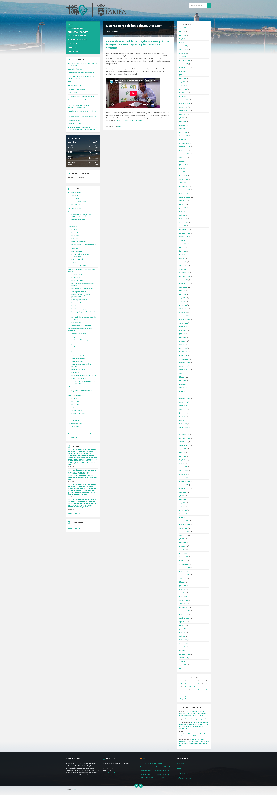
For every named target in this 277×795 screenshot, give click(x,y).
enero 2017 (183, 431)
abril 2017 (182, 420)
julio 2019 (182, 334)
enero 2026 (183, 53)
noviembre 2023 (184, 147)
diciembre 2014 (184, 521)
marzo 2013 (183, 596)
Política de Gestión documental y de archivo (82, 434)
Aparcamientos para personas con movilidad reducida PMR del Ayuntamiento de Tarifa (82, 128)
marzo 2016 (183, 467)
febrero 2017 (183, 427)
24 (190, 693)
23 (185, 693)
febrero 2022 (183, 222)
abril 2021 (182, 258)
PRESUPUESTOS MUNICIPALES (80, 223)
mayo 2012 (182, 632)
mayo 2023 (182, 168)
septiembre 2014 (184, 532)
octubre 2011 (183, 658)
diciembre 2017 (184, 395)
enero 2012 (183, 647)
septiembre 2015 (184, 488)
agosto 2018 (183, 373)
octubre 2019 (183, 323)
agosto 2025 (183, 71)
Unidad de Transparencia (79, 378)
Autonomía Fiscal (76, 274)
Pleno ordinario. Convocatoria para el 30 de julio (155, 767)
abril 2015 (182, 506)
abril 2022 (182, 215)
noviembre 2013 (184, 568)
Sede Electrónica (75, 28)
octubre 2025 (183, 64)
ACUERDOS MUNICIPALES (77, 40)
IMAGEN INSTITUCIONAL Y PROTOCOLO (83, 245)
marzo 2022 (183, 219)
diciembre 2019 (184, 316)
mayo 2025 (182, 82)
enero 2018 (183, 391)
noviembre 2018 (184, 363)
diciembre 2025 (184, 57)
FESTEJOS (74, 239)
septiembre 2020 (184, 283)
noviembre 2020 (184, 276)
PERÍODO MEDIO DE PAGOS (80, 220)
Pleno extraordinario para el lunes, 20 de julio (154, 770)
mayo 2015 (182, 503)
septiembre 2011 (184, 661)
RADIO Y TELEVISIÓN (77, 259)
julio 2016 (182, 452)
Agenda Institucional (74, 208)
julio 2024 (182, 118)
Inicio (70, 24)
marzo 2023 (183, 175)
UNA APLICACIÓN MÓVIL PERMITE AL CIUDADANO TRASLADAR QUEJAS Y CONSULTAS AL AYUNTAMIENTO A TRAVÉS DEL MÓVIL (194, 742)
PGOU (70, 82)
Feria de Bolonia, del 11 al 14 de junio (152, 778)
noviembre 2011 (184, 654)
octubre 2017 (183, 402)
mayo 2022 (182, 211)
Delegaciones (74, 51)
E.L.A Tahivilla (75, 205)
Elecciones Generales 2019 (77, 266)
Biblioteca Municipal (74, 85)
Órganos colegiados (78, 358)
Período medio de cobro (79, 306)
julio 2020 (182, 291)
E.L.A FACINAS (75, 402)
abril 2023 (182, 172)
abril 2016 (182, 463)
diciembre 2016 (184, 434)
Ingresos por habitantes (79, 300)
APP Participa (72, 93)
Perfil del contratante (75, 424)
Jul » (185, 699)
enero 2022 (183, 226)
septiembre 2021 (184, 240)
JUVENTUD (74, 248)
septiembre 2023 (184, 154)
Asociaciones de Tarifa (78, 334)
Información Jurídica (74, 387)
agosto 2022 (183, 201)
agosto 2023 (183, 157)
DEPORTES (72, 47)
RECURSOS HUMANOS (78, 414)
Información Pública (77, 36)
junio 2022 (182, 208)
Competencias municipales (80, 337)
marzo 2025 (183, 89)
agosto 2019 (183, 330)
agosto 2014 (183, 535)
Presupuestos (76, 322)
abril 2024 (182, 129)
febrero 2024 (183, 136)
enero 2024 (183, 139)
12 (198, 686)
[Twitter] (141, 786)
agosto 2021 (183, 244)
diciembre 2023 (184, 143)
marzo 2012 (183, 640)
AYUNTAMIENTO (76, 427)
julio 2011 (182, 668)
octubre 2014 (183, 528)
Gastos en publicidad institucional (82, 288)
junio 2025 (182, 78)
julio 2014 (182, 539)
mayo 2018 (182, 384)
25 (194, 693)
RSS (143, 758)
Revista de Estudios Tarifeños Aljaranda (81, 96)
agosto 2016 (183, 449)
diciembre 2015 (184, 478)
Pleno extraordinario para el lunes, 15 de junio (155, 774)
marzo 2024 (183, 132)
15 (181, 690)
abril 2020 (182, 301)
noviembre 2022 (184, 190)
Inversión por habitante (78, 303)
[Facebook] (136, 786)
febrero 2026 (183, 49)
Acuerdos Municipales (75, 192)
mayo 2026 (182, 39)
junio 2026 (182, 35)
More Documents (74, 513)
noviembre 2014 (184, 524)
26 (198, 693)
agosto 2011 (183, 665)
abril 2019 (182, 345)
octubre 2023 (183, 150)
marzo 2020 (183, 305)
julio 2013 (182, 582)
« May (181, 699)
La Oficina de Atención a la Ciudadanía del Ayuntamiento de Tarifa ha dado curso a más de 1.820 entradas (192, 713)
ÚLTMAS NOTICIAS (73, 437)
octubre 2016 (183, 442)
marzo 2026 (183, 46)
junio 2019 (182, 337)
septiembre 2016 (184, 445)
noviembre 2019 (184, 319)
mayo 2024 (182, 125)
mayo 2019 (182, 341)
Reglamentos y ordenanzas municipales (81, 73)
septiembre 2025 (184, 67)
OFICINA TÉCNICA (76, 411)
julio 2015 (182, 496)
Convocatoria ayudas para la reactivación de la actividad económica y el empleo (82, 101)
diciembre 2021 (184, 229)
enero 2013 (183, 604)
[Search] (209, 5)
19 (198, 690)
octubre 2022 (183, 193)
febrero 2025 (183, 93)
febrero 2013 (183, 600)
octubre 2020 (183, 280)
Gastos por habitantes (78, 292)
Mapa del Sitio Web (74, 120)
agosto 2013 (183, 578)
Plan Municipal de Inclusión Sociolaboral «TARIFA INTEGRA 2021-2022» (81, 106)
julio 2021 (182, 247)
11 (194, 686)
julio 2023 (182, 161)
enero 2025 (183, 96)
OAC (72, 408)
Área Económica (73, 212)
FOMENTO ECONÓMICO (78, 242)
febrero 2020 (183, 309)
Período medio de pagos (79, 309)
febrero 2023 (183, 179)
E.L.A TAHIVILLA (76, 405)
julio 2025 (182, 75)
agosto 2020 (183, 287)
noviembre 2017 (184, 399)
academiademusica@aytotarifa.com (128, 120)
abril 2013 (182, 593)
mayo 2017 (182, 416)
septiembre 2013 (184, 575)
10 (190, 686)
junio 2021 (182, 251)
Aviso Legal (180, 768)
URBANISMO (75, 420)
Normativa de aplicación (79, 352)
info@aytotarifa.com (112, 773)
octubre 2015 (183, 485)
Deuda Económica (77, 280)
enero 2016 (183, 474)
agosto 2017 (183, 409)
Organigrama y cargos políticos (81, 355)
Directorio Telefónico (75, 69)
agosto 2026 (183, 28)
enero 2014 (183, 560)
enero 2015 (183, 517)
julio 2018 (182, 377)
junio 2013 (182, 586)
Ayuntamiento (75, 195)
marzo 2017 (183, 424)
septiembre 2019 (184, 327)
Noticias (115, 31)
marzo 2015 (183, 510)
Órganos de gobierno (78, 361)
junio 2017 (182, 413)
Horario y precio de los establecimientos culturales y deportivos (81, 77)
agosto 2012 (183, 622)
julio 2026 (182, 31)
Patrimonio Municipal (78, 369)
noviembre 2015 (184, 481)
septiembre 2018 (184, 370)
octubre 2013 (183, 571)
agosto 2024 (183, 114)
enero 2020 (183, 312)
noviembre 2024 (184, 103)
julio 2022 (182, 204)
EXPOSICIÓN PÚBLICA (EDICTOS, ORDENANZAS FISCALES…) (81, 216)
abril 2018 (182, 388)
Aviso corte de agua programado (196, 719)
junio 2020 (182, 294)
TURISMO (74, 262)
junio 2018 (182, 381)
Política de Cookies (183, 773)
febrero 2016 (183, 470)
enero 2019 (183, 355)
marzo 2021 (183, 262)
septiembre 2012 (184, 618)
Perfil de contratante (78, 32)
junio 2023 (182, 165)
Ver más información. (73, 780)
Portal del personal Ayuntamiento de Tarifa (82, 116)
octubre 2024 (183, 107)
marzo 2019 (183, 348)
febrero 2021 (183, 265)
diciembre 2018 (184, 359)
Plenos (77, 198)
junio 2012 (182, 629)
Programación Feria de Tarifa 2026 (151, 763)
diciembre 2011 (184, 650)
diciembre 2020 (184, 273)
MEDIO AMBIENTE (76, 251)
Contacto (72, 43)
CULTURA (74, 230)
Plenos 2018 (82, 202)
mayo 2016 (182, 460)
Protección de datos (74, 124)
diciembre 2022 (184, 186)
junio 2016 (182, 456)
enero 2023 (183, 183)
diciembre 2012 (184, 607)
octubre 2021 (183, 237)
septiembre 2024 (184, 111)
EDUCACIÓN (75, 236)
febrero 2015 (183, 514)
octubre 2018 (183, 366)
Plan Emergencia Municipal (76, 89)
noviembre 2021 (184, 233)
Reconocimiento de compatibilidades (83, 375)
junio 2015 (182, 499)
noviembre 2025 (184, 60)
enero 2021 (183, 269)
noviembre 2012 (184, 611)
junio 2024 (182, 121)
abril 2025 (182, 85)
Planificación (75, 372)
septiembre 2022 (184, 197)
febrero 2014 (183, 557)
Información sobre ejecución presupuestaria (80, 296)
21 (206, 690)
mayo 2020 (182, 298)
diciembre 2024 (184, 100)
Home (108, 31)
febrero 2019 (183, 352)
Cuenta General (76, 277)
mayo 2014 (182, 546)
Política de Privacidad (184, 778)
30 (185, 696)
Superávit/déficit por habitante (81, 325)
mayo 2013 (182, 589)
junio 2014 (182, 542)
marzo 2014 (183, 553)
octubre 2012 (183, 614)
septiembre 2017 (184, 406)
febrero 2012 (183, 643)
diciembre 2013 (184, 564)
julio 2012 (182, 625)
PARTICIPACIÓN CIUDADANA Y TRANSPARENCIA (80, 255)
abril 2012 (182, 636)
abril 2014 (182, 550)
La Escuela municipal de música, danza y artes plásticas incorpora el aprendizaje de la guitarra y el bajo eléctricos (137, 44)
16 (185, 690)
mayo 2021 (182, 255)
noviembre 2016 (184, 438)
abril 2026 (182, 42)
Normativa (180, 763)
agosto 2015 (183, 492)
